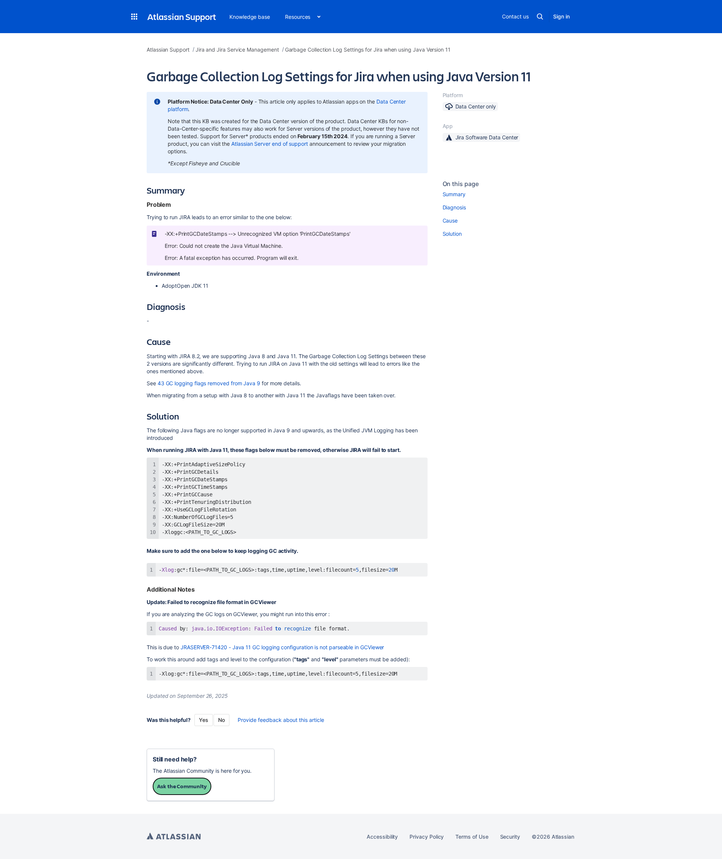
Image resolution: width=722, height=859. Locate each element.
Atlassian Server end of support (269, 143)
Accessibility (382, 836)
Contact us (515, 16)
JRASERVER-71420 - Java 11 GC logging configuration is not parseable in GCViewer (282, 647)
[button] (134, 16)
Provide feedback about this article (281, 720)
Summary (454, 194)
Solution (452, 233)
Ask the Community (182, 786)
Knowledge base (249, 17)
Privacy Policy (427, 836)
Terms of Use (471, 836)
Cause (450, 220)
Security (510, 836)
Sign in (561, 16)
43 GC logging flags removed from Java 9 (209, 383)
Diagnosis (454, 207)
